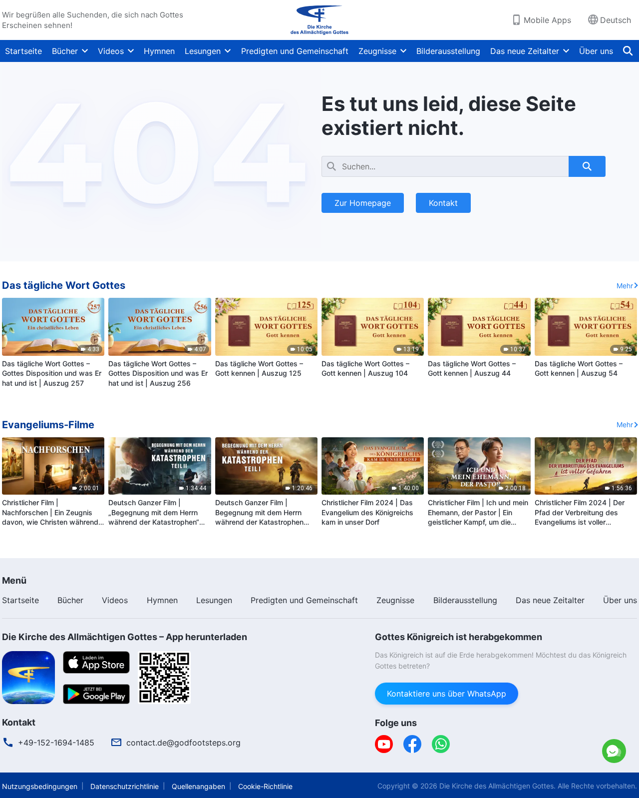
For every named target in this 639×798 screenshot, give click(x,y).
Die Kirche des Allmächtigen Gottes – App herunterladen (124, 637)
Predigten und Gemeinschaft (294, 51)
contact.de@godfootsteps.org (183, 743)
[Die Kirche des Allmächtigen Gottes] (319, 20)
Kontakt (443, 203)
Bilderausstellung (448, 51)
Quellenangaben (198, 786)
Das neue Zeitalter (524, 51)
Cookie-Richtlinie (265, 786)
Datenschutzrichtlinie (124, 786)
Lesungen (203, 51)
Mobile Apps (547, 20)
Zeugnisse (377, 51)
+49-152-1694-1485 (56, 743)
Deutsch (615, 20)
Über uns (596, 51)
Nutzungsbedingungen (39, 786)
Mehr (625, 285)
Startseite (23, 51)
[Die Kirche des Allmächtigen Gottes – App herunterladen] (28, 677)
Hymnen (159, 51)
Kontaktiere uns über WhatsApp (529, 710)
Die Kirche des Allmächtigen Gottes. (497, 786)
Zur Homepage (362, 203)
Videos (111, 51)
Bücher (65, 51)
